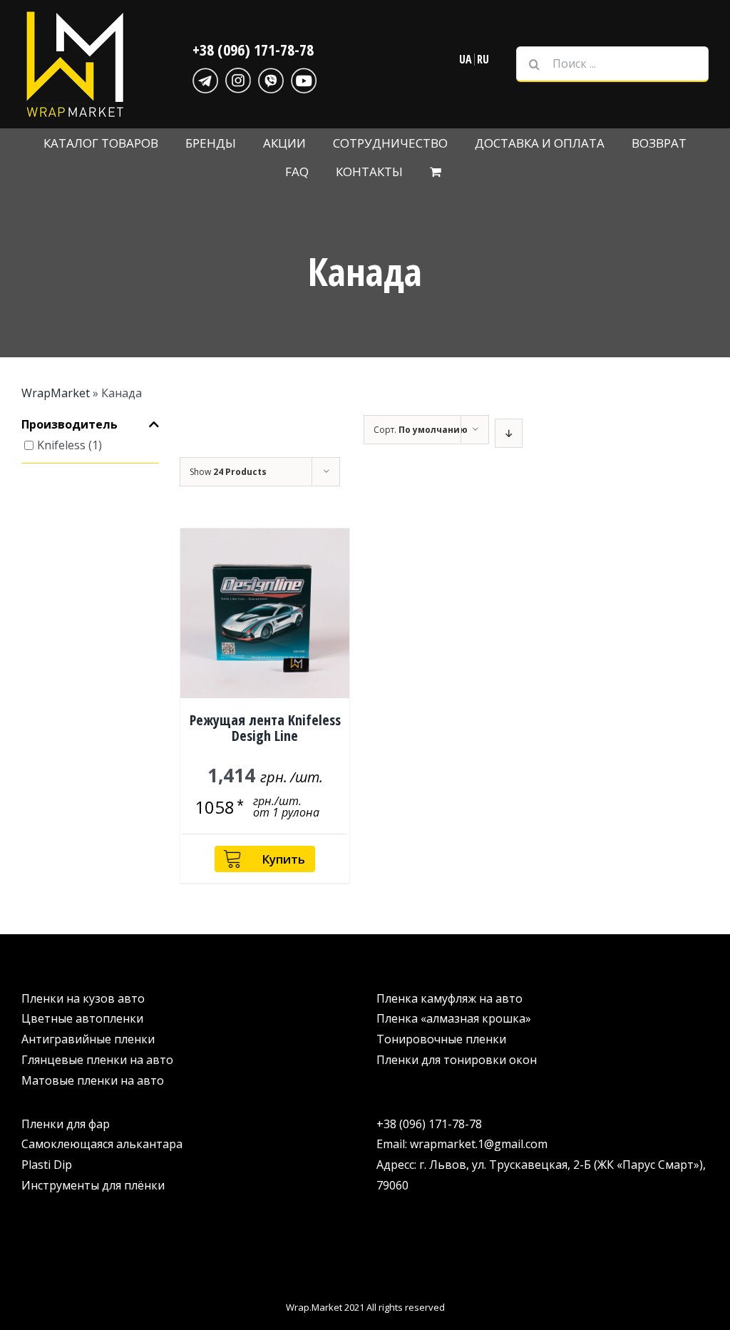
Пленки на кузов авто (83, 998)
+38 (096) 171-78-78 (253, 49)
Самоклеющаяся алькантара (101, 1144)
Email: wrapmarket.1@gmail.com (462, 1144)
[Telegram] (205, 78)
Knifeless (61, 445)
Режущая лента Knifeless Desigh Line (265, 727)
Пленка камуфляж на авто (449, 998)
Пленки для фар (65, 1124)
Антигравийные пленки (88, 1039)
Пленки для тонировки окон (456, 1060)
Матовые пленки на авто (92, 1080)
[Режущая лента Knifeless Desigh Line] (265, 613)
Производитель (69, 425)
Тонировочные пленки (441, 1039)
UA (465, 59)
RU (483, 59)
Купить (283, 859)
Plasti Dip (46, 1164)
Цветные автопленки (82, 1018)
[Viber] (271, 78)
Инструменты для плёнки (93, 1185)
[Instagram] (238, 78)
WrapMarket (55, 393)
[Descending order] (509, 433)
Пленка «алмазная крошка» (453, 1018)
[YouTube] (304, 78)
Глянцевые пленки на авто (97, 1060)
